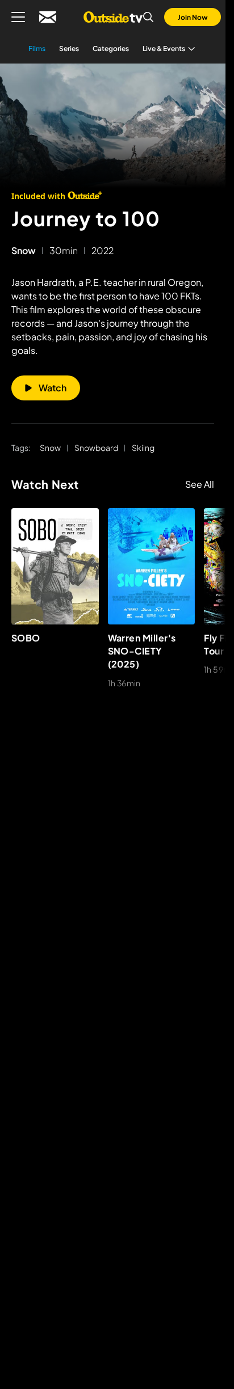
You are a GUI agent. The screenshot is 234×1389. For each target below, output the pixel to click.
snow (23, 250)
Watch (52, 388)
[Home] (113, 17)
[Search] (148, 17)
